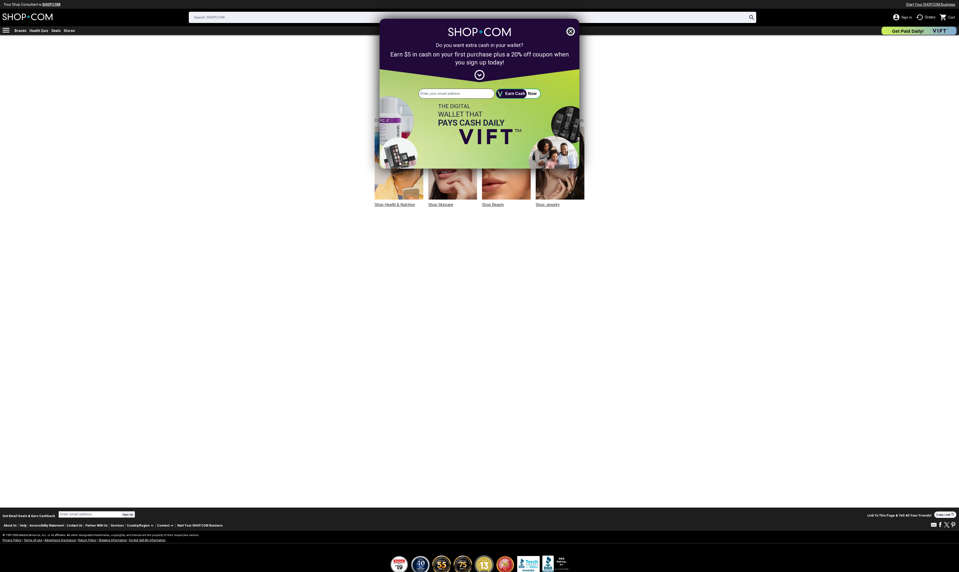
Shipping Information (113, 540)
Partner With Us (96, 525)
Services (117, 525)
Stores (69, 31)
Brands (20, 31)
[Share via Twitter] (947, 525)
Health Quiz (38, 31)
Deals (56, 31)
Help (23, 525)
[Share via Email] (934, 526)
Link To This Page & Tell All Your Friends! (899, 515)
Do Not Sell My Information (147, 540)
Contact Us (74, 525)
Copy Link (945, 515)
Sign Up (128, 514)
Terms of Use (33, 540)
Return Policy (87, 540)
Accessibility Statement (46, 525)
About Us (10, 525)
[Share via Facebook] (940, 525)
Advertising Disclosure (60, 540)
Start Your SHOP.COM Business (930, 4)
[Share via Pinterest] (953, 525)
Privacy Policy (11, 540)
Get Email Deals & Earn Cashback (28, 516)
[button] (141, 526)
